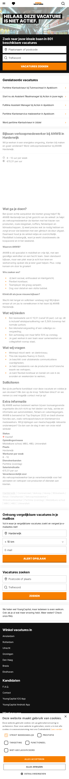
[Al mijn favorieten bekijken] (13, 3)
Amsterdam (8, 636)
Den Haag (8, 659)
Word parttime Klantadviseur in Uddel (22, 122)
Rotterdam (8, 642)
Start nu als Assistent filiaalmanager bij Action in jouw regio (33, 96)
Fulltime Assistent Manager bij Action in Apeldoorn (28, 105)
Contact (7, 692)
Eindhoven (8, 671)
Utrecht (6, 648)
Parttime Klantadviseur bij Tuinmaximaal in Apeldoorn (30, 87)
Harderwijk (9, 493)
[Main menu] (3, 3)
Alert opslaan (34, 558)
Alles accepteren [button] (34, 759)
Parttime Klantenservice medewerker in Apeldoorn (28, 113)
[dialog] (34, 746)
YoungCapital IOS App (14, 698)
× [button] (65, 716)
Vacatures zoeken (34, 66)
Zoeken (34, 595)
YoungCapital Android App (16, 704)
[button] (34, 773)
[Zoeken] (64, 3)
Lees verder (56, 729)
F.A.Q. (6, 686)
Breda (6, 665)
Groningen (8, 654)
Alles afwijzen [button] (34, 767)
